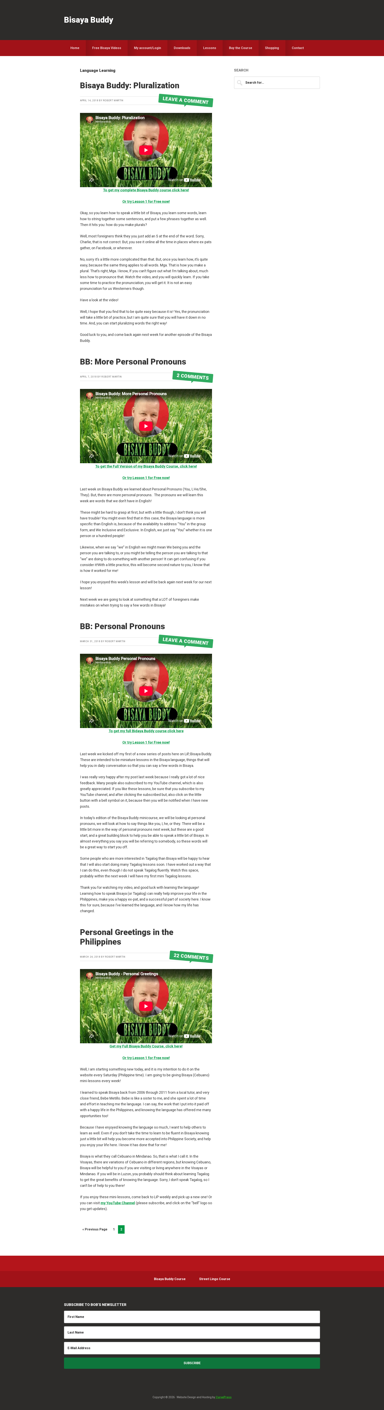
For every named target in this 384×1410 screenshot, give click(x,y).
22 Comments (191, 956)
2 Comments (192, 377)
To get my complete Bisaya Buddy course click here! (146, 190)
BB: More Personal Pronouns (133, 362)
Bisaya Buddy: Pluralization (129, 85)
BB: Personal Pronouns (122, 626)
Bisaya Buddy (88, 20)
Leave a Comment (185, 100)
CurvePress (223, 1397)
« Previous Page (94, 1230)
